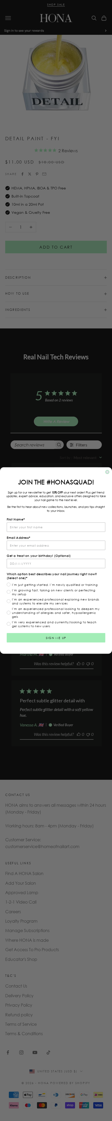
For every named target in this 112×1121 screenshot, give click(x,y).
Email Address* (18, 538)
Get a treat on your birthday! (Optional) (39, 556)
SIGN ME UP (56, 638)
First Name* (16, 519)
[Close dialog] (107, 472)
